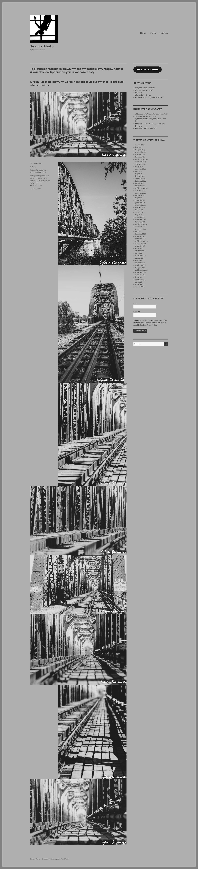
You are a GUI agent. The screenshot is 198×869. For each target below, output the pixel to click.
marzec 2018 (139, 287)
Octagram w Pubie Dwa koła (145, 88)
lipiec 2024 (139, 167)
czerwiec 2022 (140, 193)
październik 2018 (141, 270)
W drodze (138, 93)
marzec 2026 (140, 145)
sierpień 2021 (140, 207)
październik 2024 (141, 159)
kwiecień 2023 (140, 181)
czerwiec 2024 (140, 169)
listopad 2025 (140, 150)
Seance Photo (42, 46)
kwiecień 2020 (140, 234)
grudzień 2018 (140, 265)
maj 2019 (138, 253)
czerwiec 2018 (140, 280)
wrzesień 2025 (140, 152)
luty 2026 (138, 147)
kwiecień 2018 (140, 285)
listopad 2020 (140, 222)
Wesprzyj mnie (147, 69)
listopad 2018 (140, 268)
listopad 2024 (140, 157)
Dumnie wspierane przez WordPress (55, 859)
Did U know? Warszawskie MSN (156, 114)
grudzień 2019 (140, 239)
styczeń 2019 (140, 263)
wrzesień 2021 (140, 205)
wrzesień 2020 (140, 227)
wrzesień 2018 (140, 272)
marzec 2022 (140, 195)
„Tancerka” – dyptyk (143, 95)
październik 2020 (141, 224)
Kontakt (153, 33)
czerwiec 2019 (140, 251)
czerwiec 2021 (140, 212)
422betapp (139, 114)
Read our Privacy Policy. (148, 325)
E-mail (136, 312)
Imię (135, 303)
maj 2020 (138, 232)
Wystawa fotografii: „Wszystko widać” (149, 97)
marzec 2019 (139, 258)
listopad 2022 (140, 186)
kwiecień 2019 (140, 256)
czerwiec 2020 (140, 229)
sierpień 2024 (140, 164)
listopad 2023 (140, 176)
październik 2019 (141, 241)
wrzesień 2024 (140, 162)
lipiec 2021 (139, 210)
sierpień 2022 (140, 191)
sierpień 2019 (140, 246)
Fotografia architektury (38, 170)
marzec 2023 (139, 183)
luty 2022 (138, 198)
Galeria (33, 167)
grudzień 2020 (140, 220)
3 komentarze (35, 188)
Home (143, 33)
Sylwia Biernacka (141, 116)
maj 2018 (138, 282)
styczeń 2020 (140, 236)
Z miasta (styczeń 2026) (144, 90)
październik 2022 (141, 188)
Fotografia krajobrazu (38, 172)
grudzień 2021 (140, 203)
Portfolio (164, 33)
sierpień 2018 (140, 275)
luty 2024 (138, 174)
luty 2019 (138, 260)
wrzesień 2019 (140, 244)
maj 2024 (138, 171)
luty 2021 (138, 215)
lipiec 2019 (139, 248)
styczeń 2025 (140, 155)
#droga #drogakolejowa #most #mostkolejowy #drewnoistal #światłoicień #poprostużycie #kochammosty (40, 180)
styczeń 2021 (140, 217)
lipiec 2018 (139, 277)
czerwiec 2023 (140, 179)
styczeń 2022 (140, 200)
